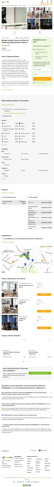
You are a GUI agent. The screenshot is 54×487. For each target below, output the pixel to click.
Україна (47, 459)
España (38, 465)
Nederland (29, 470)
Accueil (3, 5)
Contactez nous (18, 466)
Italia (37, 467)
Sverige (29, 461)
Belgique (29, 472)
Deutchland (30, 468)
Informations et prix (40, 49)
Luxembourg (39, 459)
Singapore (47, 465)
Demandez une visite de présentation (41, 57)
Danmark (29, 459)
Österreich (38, 469)
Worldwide (47, 470)
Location (8, 5)
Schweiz (38, 471)
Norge (28, 463)
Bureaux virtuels (14, 5)
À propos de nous (18, 458)
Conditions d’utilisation (41, 477)
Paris (20, 5)
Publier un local (18, 464)
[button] (13, 283)
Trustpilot (34, 88)
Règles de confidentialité (27, 477)
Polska (46, 461)
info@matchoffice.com (7, 465)
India (46, 468)
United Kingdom (38, 462)
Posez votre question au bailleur (41, 53)
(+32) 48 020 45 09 (6, 467)
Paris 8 (24, 5)
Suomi (28, 465)
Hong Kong (47, 463)
